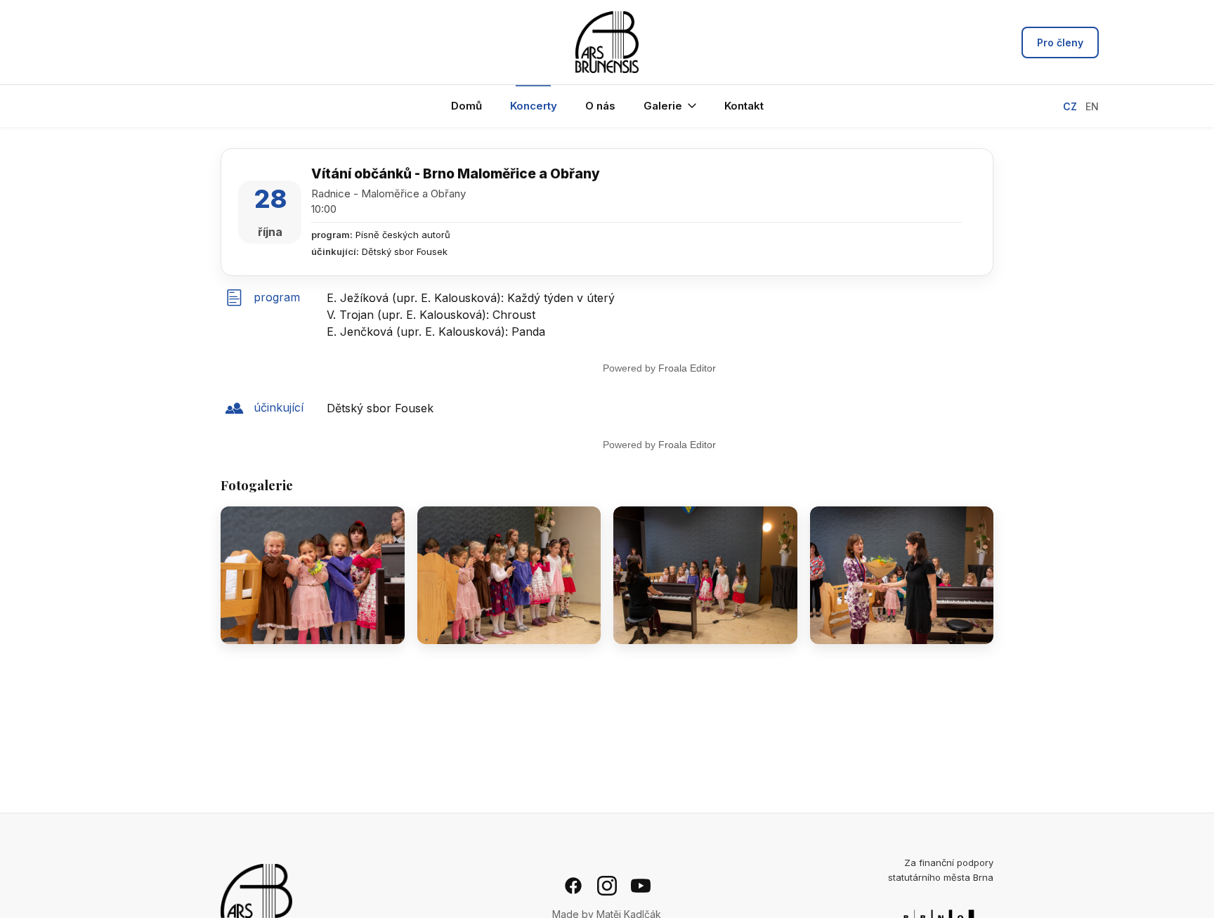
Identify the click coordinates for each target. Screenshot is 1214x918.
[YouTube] (641, 886)
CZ (1070, 106)
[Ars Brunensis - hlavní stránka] (607, 42)
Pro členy (1060, 42)
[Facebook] (573, 886)
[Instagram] (607, 886)
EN (1092, 106)
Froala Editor (687, 368)
